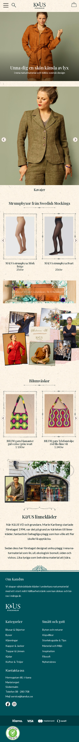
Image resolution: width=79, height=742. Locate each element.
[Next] (75, 140)
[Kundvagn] (73, 5)
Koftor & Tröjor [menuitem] (14, 661)
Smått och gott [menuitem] (53, 621)
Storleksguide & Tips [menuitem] (54, 640)
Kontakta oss (15, 670)
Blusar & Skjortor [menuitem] (15, 629)
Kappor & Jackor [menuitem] (15, 645)
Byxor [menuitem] (9, 634)
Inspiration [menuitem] (48, 651)
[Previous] (4, 140)
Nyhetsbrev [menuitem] (49, 661)
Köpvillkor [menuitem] (48, 634)
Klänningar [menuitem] (12, 640)
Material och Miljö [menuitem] (52, 645)
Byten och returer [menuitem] (52, 629)
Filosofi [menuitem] (46, 656)
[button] (5, 5)
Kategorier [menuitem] (14, 621)
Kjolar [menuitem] (9, 656)
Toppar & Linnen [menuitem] (15, 651)
